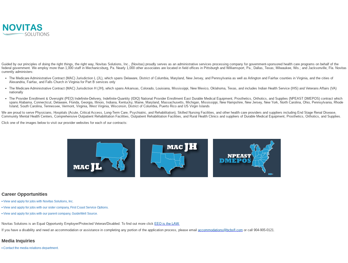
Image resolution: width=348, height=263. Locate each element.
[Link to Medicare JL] (101, 158)
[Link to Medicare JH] (174, 158)
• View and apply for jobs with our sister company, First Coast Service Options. (55, 207)
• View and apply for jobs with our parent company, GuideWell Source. (50, 213)
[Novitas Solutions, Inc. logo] (25, 31)
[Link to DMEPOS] (247, 158)
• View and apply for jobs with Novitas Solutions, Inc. (37, 201)
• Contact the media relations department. (30, 248)
